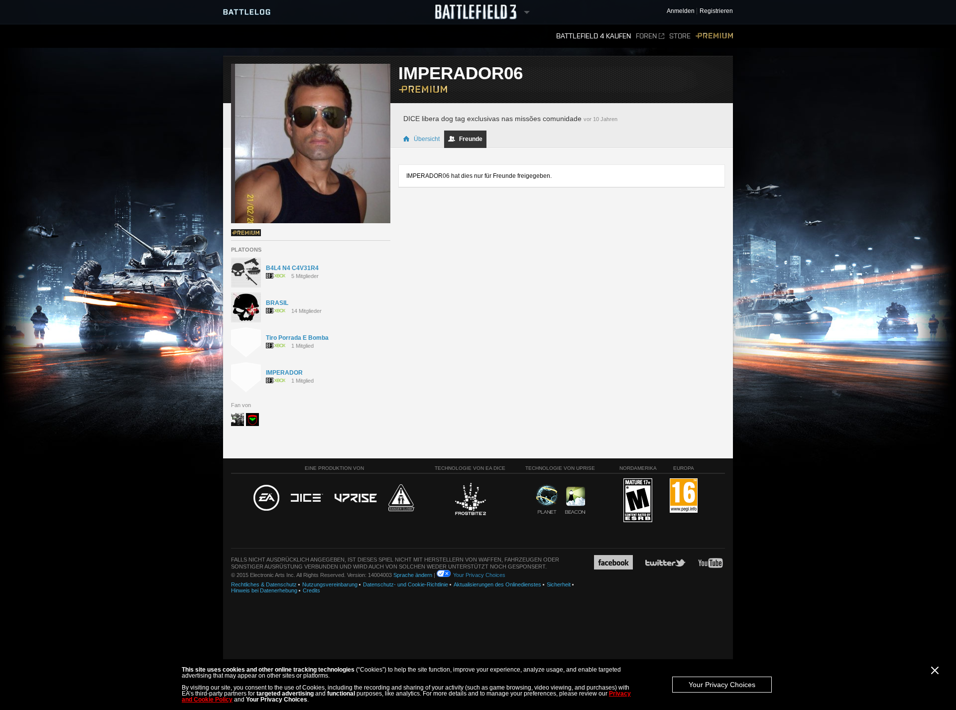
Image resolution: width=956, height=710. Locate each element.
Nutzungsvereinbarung (330, 584)
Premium (714, 36)
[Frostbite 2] (470, 500)
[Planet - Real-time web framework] (547, 499)
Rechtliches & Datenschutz (264, 584)
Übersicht (427, 139)
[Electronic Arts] (266, 498)
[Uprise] (356, 498)
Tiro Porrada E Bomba (297, 337)
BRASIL (277, 302)
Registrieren (716, 11)
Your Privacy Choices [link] (479, 575)
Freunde (470, 139)
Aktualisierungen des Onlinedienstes (497, 584)
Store (680, 36)
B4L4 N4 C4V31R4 (292, 268)
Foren (646, 36)
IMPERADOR (284, 372)
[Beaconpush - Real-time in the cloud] (575, 501)
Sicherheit (559, 584)
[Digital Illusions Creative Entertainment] (307, 498)
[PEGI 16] (684, 496)
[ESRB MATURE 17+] (637, 500)
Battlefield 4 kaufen (593, 36)
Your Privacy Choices (722, 685)
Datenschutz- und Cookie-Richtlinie (405, 584)
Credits (311, 590)
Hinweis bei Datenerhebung (264, 590)
